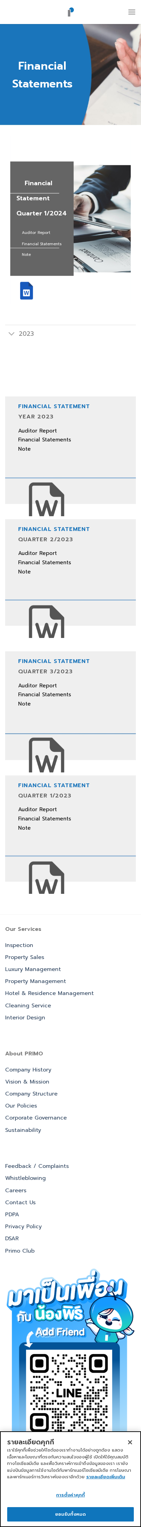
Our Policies (21, 1106)
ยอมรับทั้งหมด (70, 1514)
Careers (15, 1190)
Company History (28, 1070)
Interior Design (25, 1018)
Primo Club (20, 1251)
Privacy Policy (23, 1226)
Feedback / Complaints (37, 1166)
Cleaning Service (28, 1006)
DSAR (12, 1238)
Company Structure (31, 1094)
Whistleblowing (25, 1178)
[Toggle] (11, 334)
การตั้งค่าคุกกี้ (70, 1495)
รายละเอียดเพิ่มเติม (105, 1476)
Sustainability (23, 1130)
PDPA (12, 1214)
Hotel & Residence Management (49, 993)
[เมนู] (132, 11)
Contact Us (20, 1202)
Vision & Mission (27, 1082)
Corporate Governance (36, 1118)
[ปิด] (130, 1442)
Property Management (35, 981)
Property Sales (24, 957)
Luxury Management (33, 969)
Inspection (19, 945)
